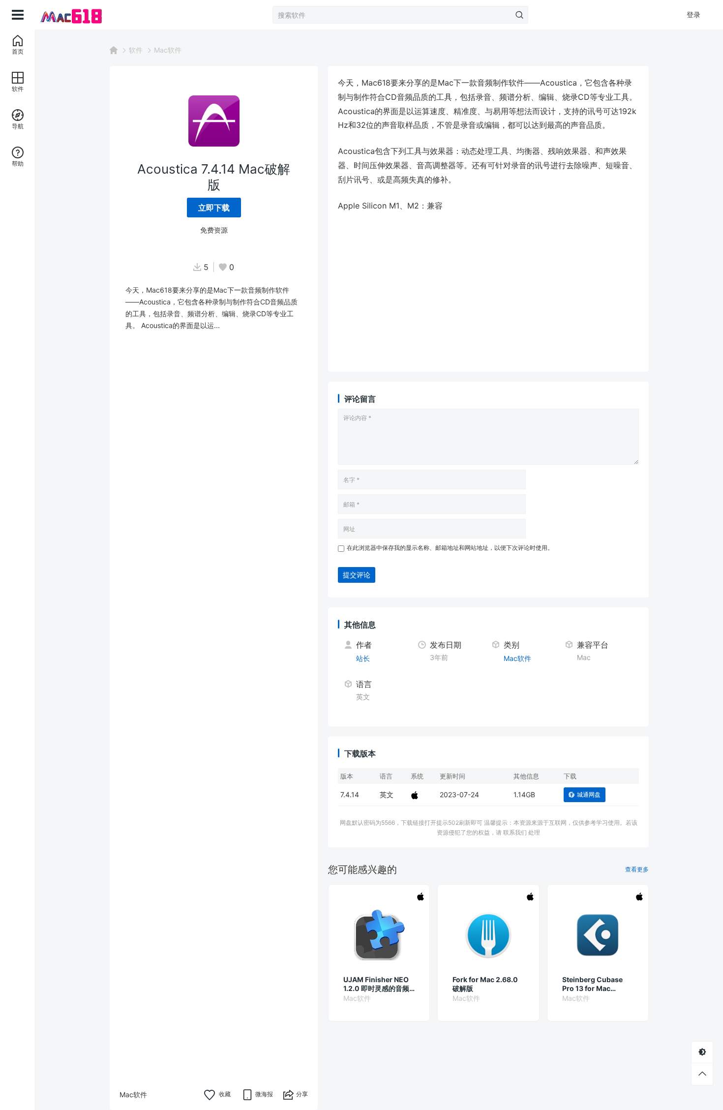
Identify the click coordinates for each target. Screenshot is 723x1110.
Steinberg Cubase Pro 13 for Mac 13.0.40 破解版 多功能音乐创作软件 (597, 984)
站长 (363, 658)
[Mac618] (84, 15)
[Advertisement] (488, 293)
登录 (693, 14)
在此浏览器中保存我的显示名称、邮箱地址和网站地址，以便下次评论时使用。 (450, 547)
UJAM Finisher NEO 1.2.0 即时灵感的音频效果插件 (376, 984)
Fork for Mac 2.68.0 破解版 (485, 983)
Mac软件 (167, 50)
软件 (136, 50)
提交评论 (356, 574)
